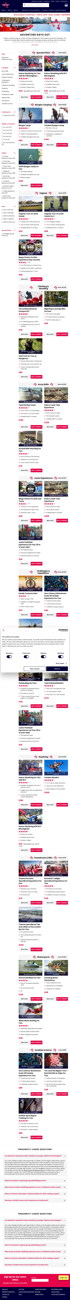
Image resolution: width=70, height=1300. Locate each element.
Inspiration (58, 10)
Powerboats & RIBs (7, 94)
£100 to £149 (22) (9, 216)
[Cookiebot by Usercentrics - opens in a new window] (60, 630)
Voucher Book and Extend (26, 1292)
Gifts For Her (10, 11)
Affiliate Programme (8, 1292)
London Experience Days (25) (8, 157)
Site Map (37, 1292)
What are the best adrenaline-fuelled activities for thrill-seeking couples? (32, 1194)
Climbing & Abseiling (8, 85)
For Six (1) (6, 140)
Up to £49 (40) (8, 210)
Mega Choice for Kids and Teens (34, 1170)
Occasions (44, 10)
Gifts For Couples (15, 11)
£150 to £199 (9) (9, 219)
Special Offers (64, 11)
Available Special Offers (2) (8, 235)
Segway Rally (6, 97)
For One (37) (8, 127)
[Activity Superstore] (5, 5)
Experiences (25, 10)
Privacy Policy (55, 1292)
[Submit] (25, 5)
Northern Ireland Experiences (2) (8, 187)
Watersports (6, 101)
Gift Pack (21, 1289)
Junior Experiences (7, 74)
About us (46, 1)
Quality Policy (39, 1294)
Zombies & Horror (7, 104)
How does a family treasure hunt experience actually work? (26, 1200)
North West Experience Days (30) (8, 197)
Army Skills (5, 71)
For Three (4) (8, 133)
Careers (4, 1297)
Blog (57, 1)
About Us (5, 1289)
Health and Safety (40, 1289)
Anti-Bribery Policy (57, 1289)
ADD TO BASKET (36, 97)
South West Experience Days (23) (8, 167)
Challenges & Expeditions (6, 81)
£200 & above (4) (9, 222)
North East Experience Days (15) (8, 177)
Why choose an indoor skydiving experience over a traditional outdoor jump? (33, 1187)
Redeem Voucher (37, 1)
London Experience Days (34, 11)
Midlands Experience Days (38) (8, 172)
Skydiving (5, 88)
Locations (51, 10)
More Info (24, 97)
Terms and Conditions (58, 1294)
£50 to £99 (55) (9, 213)
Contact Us (64, 1)
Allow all (57, 669)
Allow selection (35, 669)
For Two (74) (8, 130)
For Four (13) (7, 136)
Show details (60, 663)
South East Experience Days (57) (8, 162)
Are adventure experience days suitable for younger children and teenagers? (33, 1156)
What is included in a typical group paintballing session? (25, 1181)
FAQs (52, 1)
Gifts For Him (3, 11)
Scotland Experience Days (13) (8, 182)
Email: (34, 1277)
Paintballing (5, 91)
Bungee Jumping (7, 77)
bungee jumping (41, 40)
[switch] (26, 656)
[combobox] (36, 5)
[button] (66, 5)
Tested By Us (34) (9, 115)
